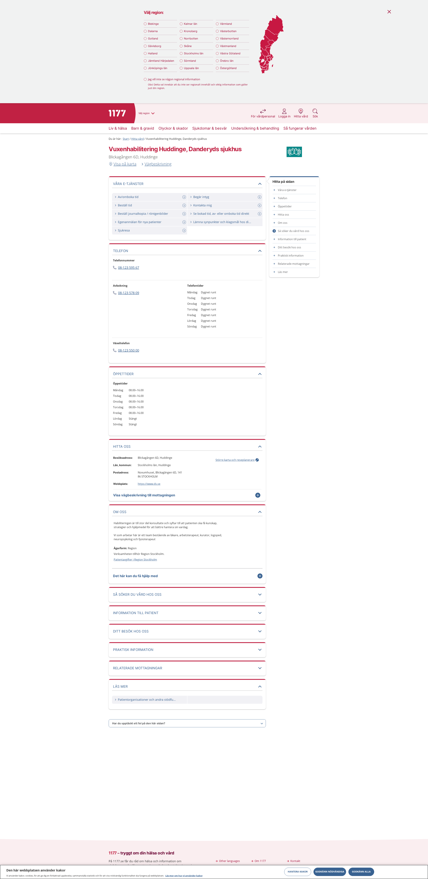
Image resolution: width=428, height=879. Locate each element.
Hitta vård (137, 139)
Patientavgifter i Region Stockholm (135, 559)
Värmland (226, 23)
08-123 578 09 (128, 292)
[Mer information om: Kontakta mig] (260, 205)
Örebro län (226, 60)
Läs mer (283, 272)
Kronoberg (190, 31)
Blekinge (153, 23)
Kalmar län (190, 23)
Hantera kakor (298, 871)
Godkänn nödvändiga (329, 871)
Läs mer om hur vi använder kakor (184, 875)
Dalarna (153, 31)
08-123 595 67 (128, 267)
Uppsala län (191, 68)
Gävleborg (154, 46)
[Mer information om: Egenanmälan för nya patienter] (184, 222)
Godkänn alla (361, 871)
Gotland (153, 38)
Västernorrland (229, 38)
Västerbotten (228, 31)
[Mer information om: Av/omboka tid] (184, 197)
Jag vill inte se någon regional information (174, 79)
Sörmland (190, 60)
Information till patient (292, 239)
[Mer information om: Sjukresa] (184, 230)
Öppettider (285, 206)
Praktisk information (291, 255)
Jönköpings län (157, 68)
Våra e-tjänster (287, 190)
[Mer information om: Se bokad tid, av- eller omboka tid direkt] (260, 213)
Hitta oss (283, 214)
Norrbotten (191, 38)
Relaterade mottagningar (294, 264)
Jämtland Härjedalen (161, 60)
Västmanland (228, 46)
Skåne (188, 46)
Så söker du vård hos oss (293, 231)
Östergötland (228, 68)
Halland (152, 53)
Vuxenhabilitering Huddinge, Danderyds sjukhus (176, 139)
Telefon (282, 198)
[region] (214, 872)
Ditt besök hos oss (289, 247)
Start (126, 139)
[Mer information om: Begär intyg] (260, 197)
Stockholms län (193, 53)
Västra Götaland (230, 53)
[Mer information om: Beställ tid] (184, 205)
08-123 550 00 (128, 350)
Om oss (282, 223)
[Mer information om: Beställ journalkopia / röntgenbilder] (184, 213)
